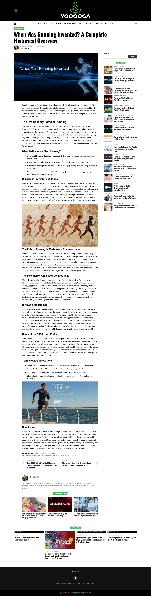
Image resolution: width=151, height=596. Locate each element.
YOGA (45, 24)
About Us (71, 584)
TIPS (51, 24)
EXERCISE (58, 24)
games (30, 286)
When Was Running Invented (45, 454)
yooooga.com (75, 593)
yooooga (71, 455)
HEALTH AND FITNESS (70, 24)
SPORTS (81, 24)
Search (106, 54)
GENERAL (88, 24)
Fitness (30, 369)
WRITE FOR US (109, 24)
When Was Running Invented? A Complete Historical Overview (44, 455)
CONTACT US (98, 24)
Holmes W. (25, 48)
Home (39, 24)
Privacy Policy (61, 584)
